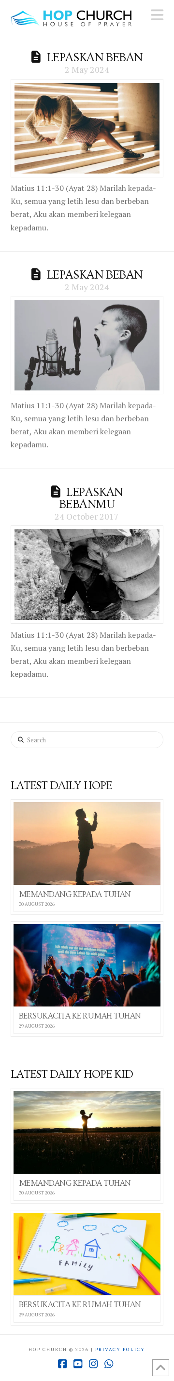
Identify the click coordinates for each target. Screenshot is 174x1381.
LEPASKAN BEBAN (95, 58)
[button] (157, 15)
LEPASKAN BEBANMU (91, 498)
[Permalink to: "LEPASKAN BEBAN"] (87, 128)
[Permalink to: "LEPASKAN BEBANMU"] (87, 574)
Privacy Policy (120, 1349)
